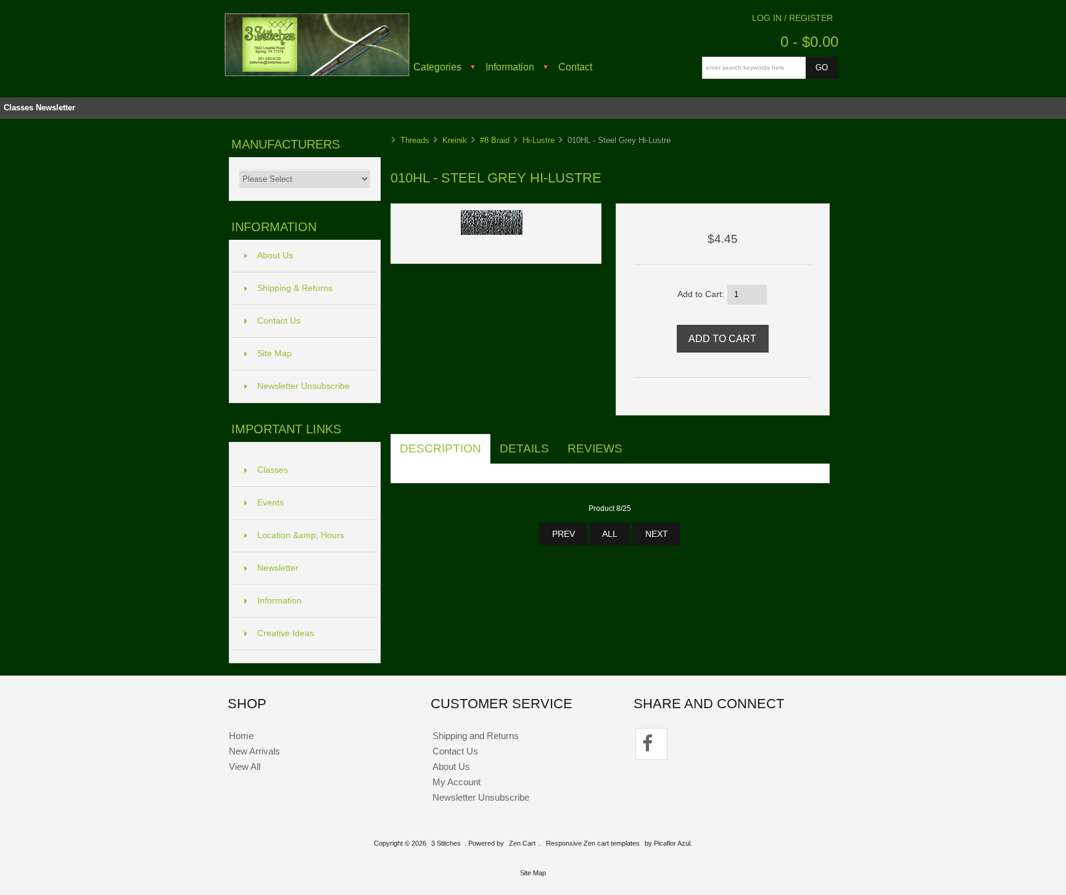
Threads (414, 140)
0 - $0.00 (809, 41)
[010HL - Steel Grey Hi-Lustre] (492, 232)
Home (241, 735)
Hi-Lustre (539, 140)
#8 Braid (495, 140)
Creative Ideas (285, 633)
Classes (18, 107)
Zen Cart (522, 843)
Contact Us (278, 320)
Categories (437, 66)
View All (244, 766)
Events (270, 502)
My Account (456, 782)
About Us (275, 255)
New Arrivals (254, 751)
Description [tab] (440, 448)
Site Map (274, 353)
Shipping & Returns (295, 288)
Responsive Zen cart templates (593, 843)
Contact (575, 66)
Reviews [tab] (595, 448)
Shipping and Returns (475, 735)
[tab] (641, 442)
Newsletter (55, 107)
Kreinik (454, 140)
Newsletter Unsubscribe (303, 386)
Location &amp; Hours (300, 535)
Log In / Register (792, 18)
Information (509, 66)
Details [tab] (524, 448)
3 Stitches (446, 843)
